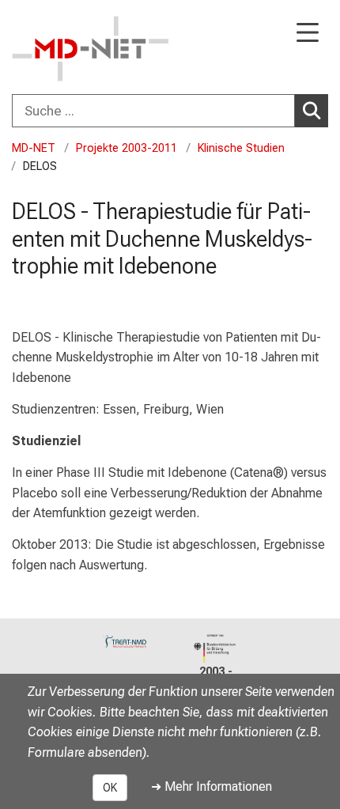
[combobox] (170, 110)
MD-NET (33, 148)
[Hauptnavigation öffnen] (307, 34)
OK (110, 787)
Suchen (311, 110)
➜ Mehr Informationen (211, 786)
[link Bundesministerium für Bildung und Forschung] (215, 648)
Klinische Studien (241, 148)
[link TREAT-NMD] (124, 641)
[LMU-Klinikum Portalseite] (67, 48)
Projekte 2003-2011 (126, 148)
